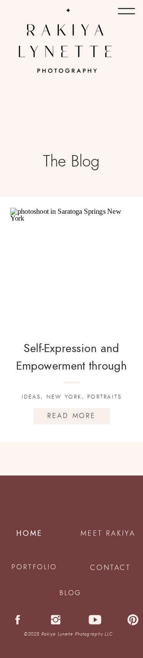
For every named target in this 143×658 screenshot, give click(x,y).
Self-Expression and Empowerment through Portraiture (71, 366)
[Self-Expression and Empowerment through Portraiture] (71, 269)
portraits (104, 396)
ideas (31, 396)
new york (64, 396)
